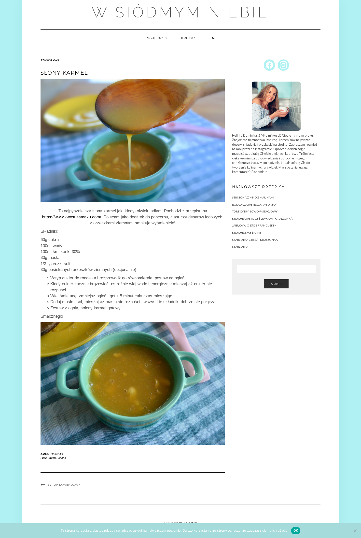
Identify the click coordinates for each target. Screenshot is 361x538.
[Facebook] (269, 65)
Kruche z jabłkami (246, 232)
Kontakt (189, 38)
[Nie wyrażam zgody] (354, 530)
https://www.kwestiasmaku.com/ (71, 217)
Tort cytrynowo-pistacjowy (255, 211)
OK (295, 530)
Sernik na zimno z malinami (253, 197)
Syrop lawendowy (64, 484)
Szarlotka (240, 246)
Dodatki (61, 457)
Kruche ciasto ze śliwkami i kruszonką (262, 218)
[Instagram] (283, 65)
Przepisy (155, 38)
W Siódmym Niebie (180, 12)
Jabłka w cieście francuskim (254, 225)
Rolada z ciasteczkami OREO (254, 204)
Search (276, 283)
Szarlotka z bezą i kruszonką (255, 239)
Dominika (57, 453)
